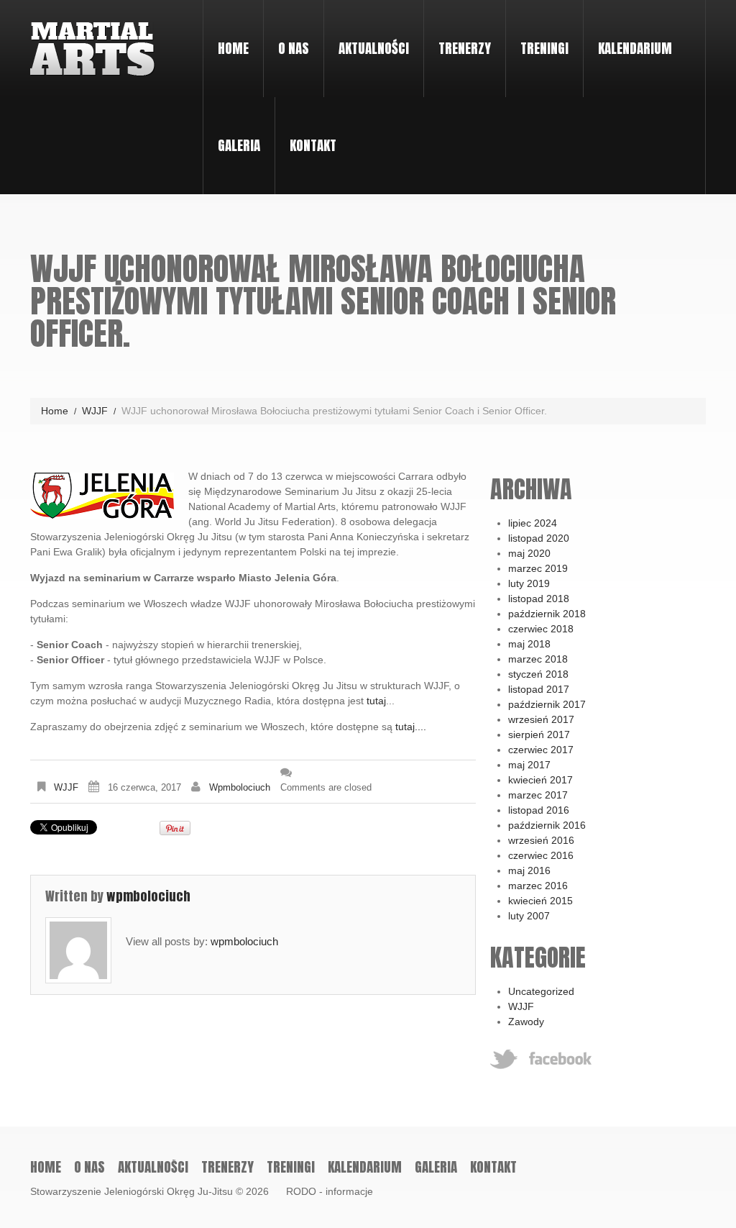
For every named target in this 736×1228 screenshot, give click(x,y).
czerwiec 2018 (541, 629)
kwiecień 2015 (540, 900)
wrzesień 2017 (541, 719)
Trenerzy (464, 48)
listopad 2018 (538, 598)
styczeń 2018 (538, 674)
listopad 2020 (538, 538)
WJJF (95, 411)
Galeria (239, 145)
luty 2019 (529, 583)
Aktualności (374, 48)
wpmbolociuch (239, 787)
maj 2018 (529, 644)
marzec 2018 (538, 659)
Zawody (526, 1021)
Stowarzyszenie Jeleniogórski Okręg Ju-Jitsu (131, 1191)
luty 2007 (529, 916)
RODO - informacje (329, 1191)
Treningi (537, 34)
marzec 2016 (538, 885)
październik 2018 (547, 613)
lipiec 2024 (532, 523)
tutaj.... (410, 726)
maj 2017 (529, 764)
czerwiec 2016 (541, 855)
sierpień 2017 (539, 734)
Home (233, 48)
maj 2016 (529, 870)
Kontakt (313, 145)
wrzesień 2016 (541, 840)
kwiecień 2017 (540, 780)
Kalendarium (635, 48)
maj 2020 (529, 553)
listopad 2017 (538, 689)
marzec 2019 (538, 568)
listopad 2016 (538, 810)
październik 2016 (547, 825)
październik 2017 (547, 704)
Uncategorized (541, 991)
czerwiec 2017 (541, 749)
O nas (286, 34)
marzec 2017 (538, 795)
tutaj (376, 700)
